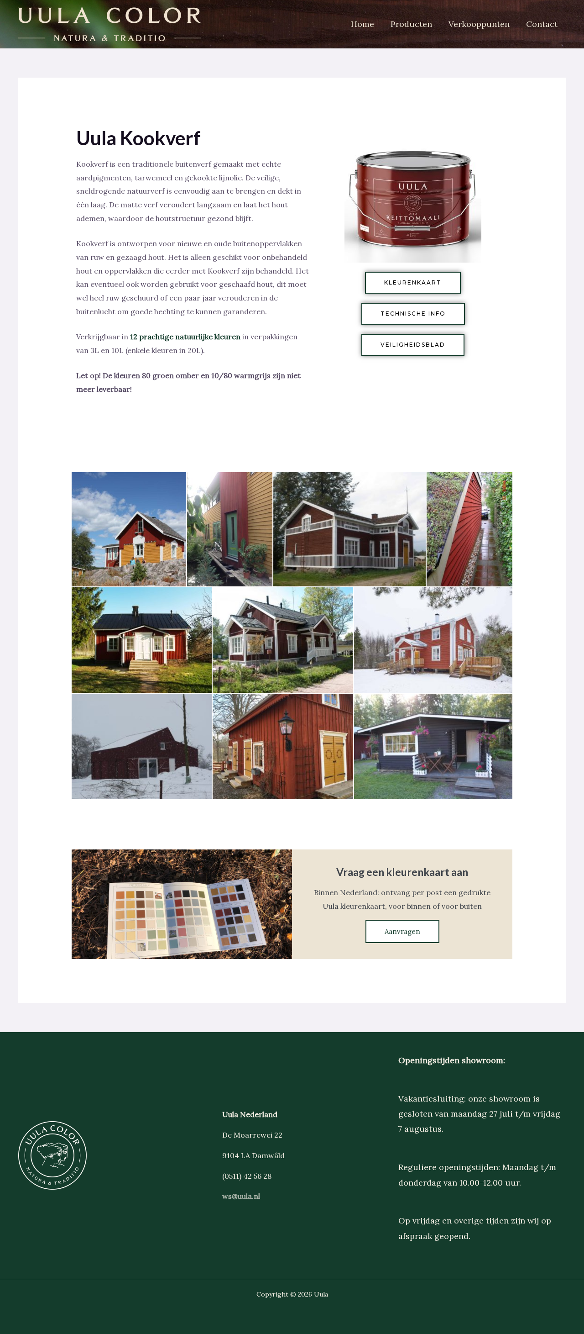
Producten (411, 24)
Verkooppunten (479, 24)
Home (362, 24)
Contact (542, 24)
